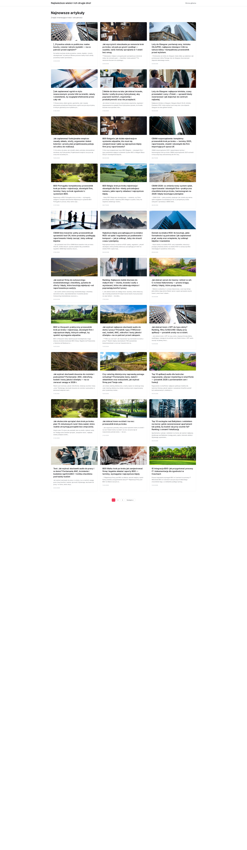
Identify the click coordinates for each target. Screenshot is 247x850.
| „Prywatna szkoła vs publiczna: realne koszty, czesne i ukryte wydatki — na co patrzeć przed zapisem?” (72, 47)
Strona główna (190, 3)
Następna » (130, 500)
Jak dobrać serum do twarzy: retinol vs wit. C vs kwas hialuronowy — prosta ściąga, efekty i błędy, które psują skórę (172, 283)
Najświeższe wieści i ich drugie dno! (71, 3)
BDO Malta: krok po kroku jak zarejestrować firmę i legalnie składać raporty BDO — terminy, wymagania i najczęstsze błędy (122, 471)
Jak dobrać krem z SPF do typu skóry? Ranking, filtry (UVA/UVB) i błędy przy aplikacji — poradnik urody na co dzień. (170, 330)
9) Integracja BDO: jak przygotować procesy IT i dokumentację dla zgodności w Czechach (172, 471)
